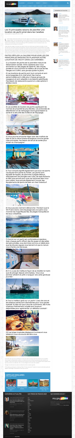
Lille (28, 410)
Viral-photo (65, 29)
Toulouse (29, 430)
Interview (11, 410)
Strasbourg (30, 427)
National (60, 13)
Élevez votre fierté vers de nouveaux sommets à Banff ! (11, 389)
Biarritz (29, 403)
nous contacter (66, 405)
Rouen (29, 426)
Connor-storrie (61, 26)
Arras (29, 402)
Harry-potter (63, 59)
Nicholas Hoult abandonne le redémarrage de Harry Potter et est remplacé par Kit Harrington (64, 62)
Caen (29, 406)
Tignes (29, 429)
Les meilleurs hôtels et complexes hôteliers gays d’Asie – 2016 (44, 389)
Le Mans (29, 413)
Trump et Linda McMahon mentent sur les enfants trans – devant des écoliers (64, 16)
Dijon (29, 407)
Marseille (29, 415)
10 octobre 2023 (11, 391)
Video (10, 413)
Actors (60, 59)
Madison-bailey (17, 410)
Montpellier (30, 417)
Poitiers (29, 423)
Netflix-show (22, 410)
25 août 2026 (61, 38)
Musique (16, 423)
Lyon (28, 412)
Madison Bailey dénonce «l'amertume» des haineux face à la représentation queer (17, 415)
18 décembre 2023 (22, 389)
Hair (64, 26)
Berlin (35, 6)
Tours (29, 432)
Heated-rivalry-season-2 (13, 398)
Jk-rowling (67, 59)
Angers (29, 399)
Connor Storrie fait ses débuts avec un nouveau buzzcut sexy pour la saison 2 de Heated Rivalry (64, 32)
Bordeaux (29, 405)
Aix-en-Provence (31, 400)
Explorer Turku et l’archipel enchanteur (22, 388)
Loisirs (14, 410)
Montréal (56, 6)
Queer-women (18, 411)
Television (22, 411)
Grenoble (29, 409)
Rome (45, 6)
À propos (58, 404)
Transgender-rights (20, 423)
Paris (20, 6)
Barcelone (40, 6)
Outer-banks (12, 411)
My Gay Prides (17, 436)
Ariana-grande (12, 423)
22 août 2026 (12, 433)
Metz (29, 416)
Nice (28, 422)
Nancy (29, 419)
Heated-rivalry (61, 28)
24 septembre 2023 (33, 388)
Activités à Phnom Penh (33, 387)
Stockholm (50, 6)
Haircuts (66, 26)
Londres (30, 6)
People (63, 29)
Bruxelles (24, 6)
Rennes (29, 425)
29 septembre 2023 (44, 391)
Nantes (29, 420)
